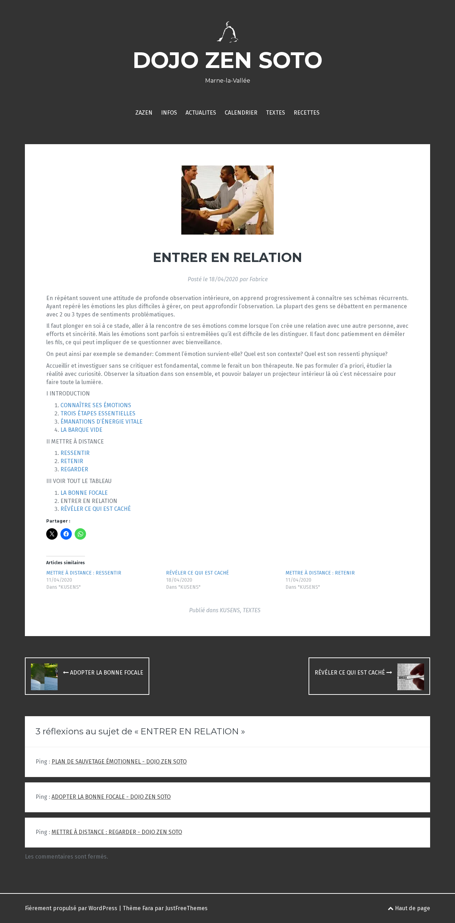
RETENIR (71, 461)
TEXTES (275, 112)
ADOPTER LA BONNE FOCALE (106, 672)
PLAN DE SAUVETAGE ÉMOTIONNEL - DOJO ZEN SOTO (119, 761)
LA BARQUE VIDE (81, 429)
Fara (147, 908)
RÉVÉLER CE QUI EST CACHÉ (95, 508)
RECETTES (307, 112)
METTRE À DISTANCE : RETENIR (320, 573)
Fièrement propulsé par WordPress (71, 908)
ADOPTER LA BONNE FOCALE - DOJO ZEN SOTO (111, 796)
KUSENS (230, 610)
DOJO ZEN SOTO (227, 60)
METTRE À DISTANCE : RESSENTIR (83, 573)
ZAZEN (143, 112)
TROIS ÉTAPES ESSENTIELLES (97, 413)
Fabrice (259, 279)
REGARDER (74, 469)
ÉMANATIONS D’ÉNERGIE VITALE (101, 421)
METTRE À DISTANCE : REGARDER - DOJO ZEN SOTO (117, 832)
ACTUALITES (201, 112)
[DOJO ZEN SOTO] (227, 34)
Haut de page (412, 908)
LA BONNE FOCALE (84, 492)
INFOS (169, 112)
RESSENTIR (75, 453)
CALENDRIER (241, 112)
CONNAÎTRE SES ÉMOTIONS (95, 405)
